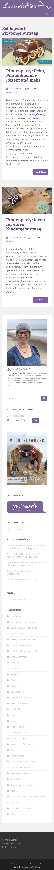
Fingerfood (16, 674)
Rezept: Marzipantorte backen (22, 579)
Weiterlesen (40, 172)
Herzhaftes (16, 709)
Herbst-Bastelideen (20, 703)
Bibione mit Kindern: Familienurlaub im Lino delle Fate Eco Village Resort (27, 547)
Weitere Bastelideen (21, 808)
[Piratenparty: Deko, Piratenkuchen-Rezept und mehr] (27, 51)
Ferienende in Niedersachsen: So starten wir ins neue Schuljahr (23, 555)
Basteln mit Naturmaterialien (25, 651)
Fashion (14, 668)
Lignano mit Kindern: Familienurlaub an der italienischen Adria (27, 564)
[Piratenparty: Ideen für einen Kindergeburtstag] (27, 200)
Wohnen (15, 814)
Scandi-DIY (16, 779)
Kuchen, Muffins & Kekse (23, 744)
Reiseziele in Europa (21, 767)
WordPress (35, 867)
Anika (29, 88)
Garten (14, 680)
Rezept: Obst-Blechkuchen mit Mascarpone (22, 572)
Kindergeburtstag (19, 732)
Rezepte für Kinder (20, 773)
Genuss (14, 686)
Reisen (14, 750)
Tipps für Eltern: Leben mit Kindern (28, 796)
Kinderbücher (18, 726)
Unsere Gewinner (15, 529)
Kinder (14, 720)
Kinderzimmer (18, 738)
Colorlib (17, 867)
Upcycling (15, 802)
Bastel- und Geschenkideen (24, 627)
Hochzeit (15, 715)
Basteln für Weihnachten (23, 639)
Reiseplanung (17, 755)
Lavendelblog (11, 864)
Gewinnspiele (17, 691)
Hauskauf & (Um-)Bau (21, 697)
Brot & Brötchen (19, 656)
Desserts (15, 662)
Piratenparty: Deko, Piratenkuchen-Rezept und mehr (25, 75)
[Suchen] (44, 398)
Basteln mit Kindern (21, 645)
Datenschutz (33, 864)
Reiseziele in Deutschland (24, 761)
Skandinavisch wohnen (22, 785)
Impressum (22, 864)
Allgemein (16, 616)
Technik (14, 790)
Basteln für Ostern (20, 633)
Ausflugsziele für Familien (24, 621)
